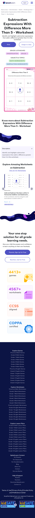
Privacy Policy (17, 490)
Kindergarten (28, 10)
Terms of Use (7, 490)
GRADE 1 (24, 53)
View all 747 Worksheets (17, 170)
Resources (4, 10)
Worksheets (13, 10)
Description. (6, 148)
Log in (24, 2)
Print (8, 44)
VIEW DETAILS (8, 204)
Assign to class (26, 44)
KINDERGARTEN (12, 53)
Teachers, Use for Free (17, 260)
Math (20, 10)
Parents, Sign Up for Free (17, 252)
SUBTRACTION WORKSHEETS (17, 64)
